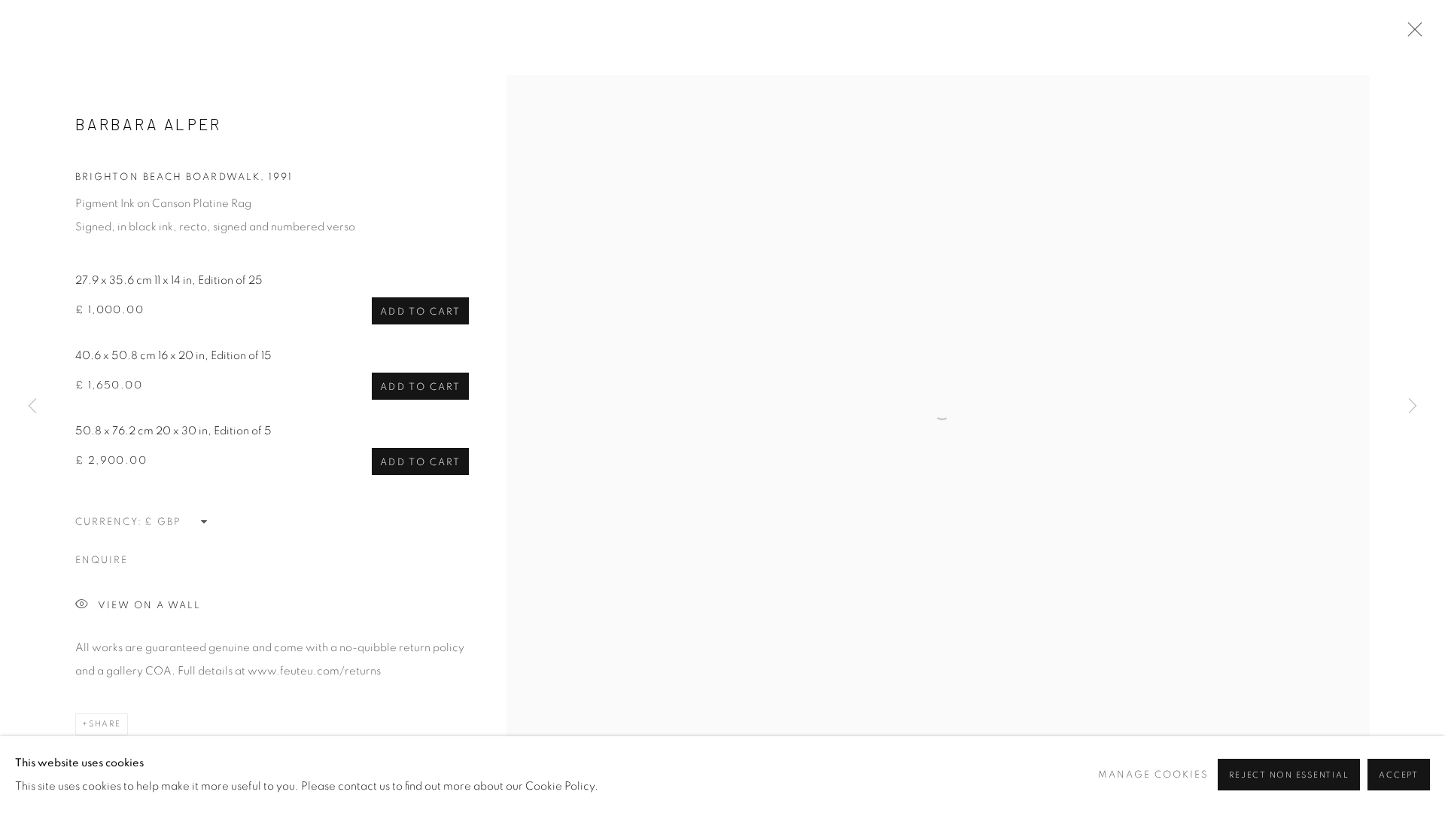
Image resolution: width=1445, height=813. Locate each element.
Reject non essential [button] (1289, 775)
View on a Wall (149, 606)
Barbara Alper (148, 123)
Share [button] (105, 724)
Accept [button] (1399, 775)
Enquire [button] (101, 560)
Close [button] (1411, 34)
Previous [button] (32, 406)
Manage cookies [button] (1153, 775)
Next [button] (1412, 406)
